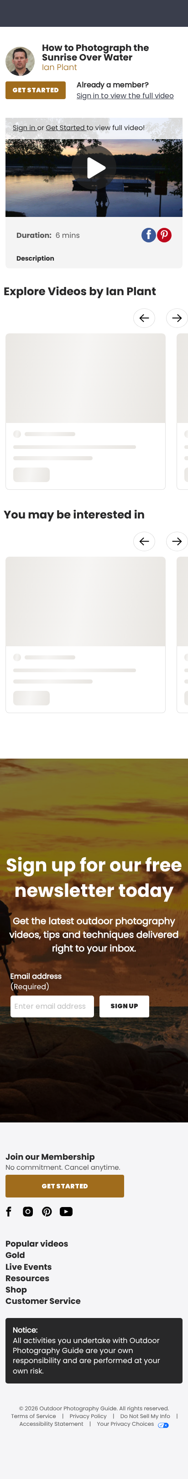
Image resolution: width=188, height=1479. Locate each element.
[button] (125, 90)
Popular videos (36, 1244)
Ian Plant (59, 67)
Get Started (66, 128)
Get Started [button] (65, 1186)
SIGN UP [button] (124, 1006)
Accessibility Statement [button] (51, 1424)
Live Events (28, 1267)
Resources (27, 1278)
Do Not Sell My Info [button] (145, 1416)
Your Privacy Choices (125, 1424)
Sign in (25, 128)
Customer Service (43, 1301)
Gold (15, 1255)
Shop (16, 1290)
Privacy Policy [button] (88, 1416)
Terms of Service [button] (33, 1416)
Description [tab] (35, 258)
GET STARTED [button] (35, 90)
